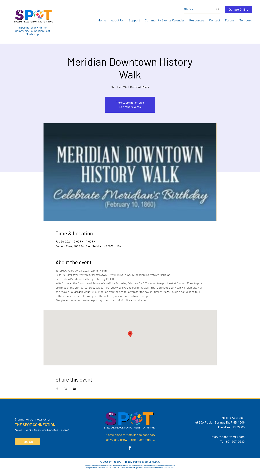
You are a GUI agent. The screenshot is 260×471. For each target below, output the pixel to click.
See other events (130, 106)
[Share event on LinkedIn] (74, 389)
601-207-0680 (235, 441)
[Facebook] (129, 447)
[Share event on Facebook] (57, 389)
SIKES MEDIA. (152, 461)
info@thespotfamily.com (228, 437)
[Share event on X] (66, 389)
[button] (117, 20)
